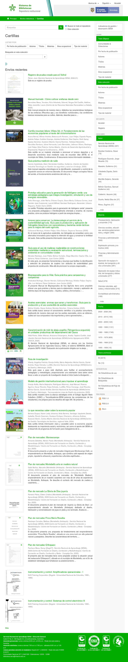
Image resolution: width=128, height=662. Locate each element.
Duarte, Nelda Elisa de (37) (109, 199)
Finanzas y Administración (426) (108, 254)
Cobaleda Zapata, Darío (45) (107, 172)
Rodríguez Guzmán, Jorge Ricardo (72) (108, 159)
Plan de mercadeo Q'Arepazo (41, 544)
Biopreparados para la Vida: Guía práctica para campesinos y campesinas (57, 276)
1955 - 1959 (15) (105, 347)
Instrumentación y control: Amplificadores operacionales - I (55, 571)
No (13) (101, 363)
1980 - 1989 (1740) (106, 332)
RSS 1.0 (105, 398)
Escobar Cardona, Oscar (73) (108, 152)
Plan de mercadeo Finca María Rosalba (46, 517)
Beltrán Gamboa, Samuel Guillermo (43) (108, 187)
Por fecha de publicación (16, 46)
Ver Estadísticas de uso (107, 373)
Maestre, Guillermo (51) (107, 166)
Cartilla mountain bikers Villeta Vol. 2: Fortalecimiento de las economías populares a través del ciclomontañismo (56, 132)
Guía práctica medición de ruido (43, 160)
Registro (101, 128)
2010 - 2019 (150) (105, 316)
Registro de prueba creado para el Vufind (47, 74)
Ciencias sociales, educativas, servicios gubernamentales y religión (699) (109, 230)
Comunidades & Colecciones (104, 44)
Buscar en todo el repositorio (79, 26)
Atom (104, 409)
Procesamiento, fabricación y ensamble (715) (109, 221)
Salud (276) (103, 281)
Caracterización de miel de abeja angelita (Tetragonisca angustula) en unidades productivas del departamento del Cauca (59, 331)
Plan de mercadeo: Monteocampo (43, 437)
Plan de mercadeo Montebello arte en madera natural (53, 464)
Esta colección (73, 29)
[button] (94, 3)
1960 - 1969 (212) (105, 342)
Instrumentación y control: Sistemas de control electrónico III (56, 600)
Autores (33, 46)
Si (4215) (102, 358)
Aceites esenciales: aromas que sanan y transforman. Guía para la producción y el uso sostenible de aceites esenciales (59, 303)
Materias (50, 46)
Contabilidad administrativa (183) (109, 294)
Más (7, 628)
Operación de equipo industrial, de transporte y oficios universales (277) (109, 273)
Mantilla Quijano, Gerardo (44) (108, 180)
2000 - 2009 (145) (105, 322)
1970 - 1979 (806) (105, 337)
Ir (44, 56)
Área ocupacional (64, 46)
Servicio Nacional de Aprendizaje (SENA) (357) (108, 144)
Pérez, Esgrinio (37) (106, 204)
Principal (13, 18)
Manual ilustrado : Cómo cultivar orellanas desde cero (53, 99)
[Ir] (60, 27)
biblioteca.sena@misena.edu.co (14, 656)
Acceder (101, 123)
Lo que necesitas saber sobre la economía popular (51, 410)
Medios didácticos (27, 18)
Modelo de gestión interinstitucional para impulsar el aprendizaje (58, 381)
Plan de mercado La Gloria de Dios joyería (48, 491)
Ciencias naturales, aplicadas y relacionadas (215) (109, 287)
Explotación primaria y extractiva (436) (108, 246)
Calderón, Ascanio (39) (107, 194)
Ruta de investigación (38, 359)
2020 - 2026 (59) (105, 311)
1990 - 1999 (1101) (106, 327)
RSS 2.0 (105, 403)
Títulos (41, 46)
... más (101, 209)
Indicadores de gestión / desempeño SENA (107, 27)
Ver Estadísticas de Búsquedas (105, 379)
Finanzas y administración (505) (108, 238)
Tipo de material (80, 46)
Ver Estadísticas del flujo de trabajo (109, 386)
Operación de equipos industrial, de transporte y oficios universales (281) (109, 263)
